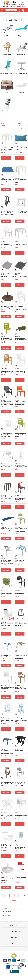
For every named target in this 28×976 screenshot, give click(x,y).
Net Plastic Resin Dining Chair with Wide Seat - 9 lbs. (21, 815)
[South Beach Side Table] (7, 423)
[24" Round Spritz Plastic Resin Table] (7, 836)
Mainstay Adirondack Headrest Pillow (7, 624)
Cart (23, 9)
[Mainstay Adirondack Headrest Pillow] (7, 614)
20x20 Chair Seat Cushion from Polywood (21, 275)
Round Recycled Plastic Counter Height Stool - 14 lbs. (21, 720)
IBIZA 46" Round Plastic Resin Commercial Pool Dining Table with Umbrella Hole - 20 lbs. (7, 816)
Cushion (21, 92)
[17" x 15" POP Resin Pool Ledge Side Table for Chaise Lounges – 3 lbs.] (7, 455)
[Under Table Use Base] (7, 867)
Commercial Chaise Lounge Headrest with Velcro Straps (21, 339)
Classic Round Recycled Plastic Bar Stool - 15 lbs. (7, 784)
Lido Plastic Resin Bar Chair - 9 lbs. (20, 878)
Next (24, 895)
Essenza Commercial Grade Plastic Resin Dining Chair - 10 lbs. (6, 339)
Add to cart (6, 157)
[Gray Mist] (7, 265)
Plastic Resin (7, 54)
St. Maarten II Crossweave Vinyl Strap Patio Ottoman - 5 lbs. (7, 752)
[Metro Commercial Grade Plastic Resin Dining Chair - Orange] (21, 391)
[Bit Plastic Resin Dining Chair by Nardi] (7, 677)
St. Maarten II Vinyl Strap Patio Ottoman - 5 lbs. (7, 657)
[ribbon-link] (2, 143)
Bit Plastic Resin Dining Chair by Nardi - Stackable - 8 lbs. (7, 688)
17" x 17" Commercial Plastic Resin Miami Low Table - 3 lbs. (7, 149)
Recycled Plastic (21, 54)
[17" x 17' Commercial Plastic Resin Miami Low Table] (7, 138)
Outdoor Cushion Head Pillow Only (21, 148)
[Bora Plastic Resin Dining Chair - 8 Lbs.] (21, 582)
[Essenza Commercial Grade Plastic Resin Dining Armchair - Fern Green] (21, 423)
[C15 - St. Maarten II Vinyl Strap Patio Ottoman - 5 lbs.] (7, 645)
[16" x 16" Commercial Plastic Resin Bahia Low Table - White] (21, 169)
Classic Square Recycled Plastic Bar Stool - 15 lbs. (20, 847)
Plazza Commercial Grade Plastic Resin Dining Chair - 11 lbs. (20, 498)
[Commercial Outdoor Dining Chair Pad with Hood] (7, 582)
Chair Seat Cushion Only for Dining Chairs (7, 180)
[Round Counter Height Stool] (21, 709)
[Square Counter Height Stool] (7, 709)
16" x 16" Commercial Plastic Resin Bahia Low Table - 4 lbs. (21, 181)
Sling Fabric (21, 36)
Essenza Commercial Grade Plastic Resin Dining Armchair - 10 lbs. (20, 435)
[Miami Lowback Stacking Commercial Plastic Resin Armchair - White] (7, 233)
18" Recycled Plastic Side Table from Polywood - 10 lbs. (6, 435)
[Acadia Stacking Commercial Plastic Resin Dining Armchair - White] (21, 360)
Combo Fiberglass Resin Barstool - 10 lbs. (21, 624)
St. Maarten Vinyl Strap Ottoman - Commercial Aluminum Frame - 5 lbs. (21, 657)
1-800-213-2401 (21, 6)
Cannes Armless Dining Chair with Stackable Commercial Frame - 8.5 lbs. (21, 531)
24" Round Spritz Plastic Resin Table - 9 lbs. (7, 846)
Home (3, 15)
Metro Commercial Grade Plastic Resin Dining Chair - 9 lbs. (20, 403)
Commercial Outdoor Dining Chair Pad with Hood (7, 593)
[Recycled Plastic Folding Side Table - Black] (21, 740)
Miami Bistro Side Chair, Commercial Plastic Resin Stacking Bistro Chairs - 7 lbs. (7, 213)
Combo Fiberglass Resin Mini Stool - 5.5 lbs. (7, 497)
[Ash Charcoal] (21, 265)
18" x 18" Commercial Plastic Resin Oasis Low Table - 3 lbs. (21, 244)
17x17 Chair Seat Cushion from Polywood (7, 275)
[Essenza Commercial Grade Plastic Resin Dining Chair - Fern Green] (7, 328)
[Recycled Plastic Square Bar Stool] (21, 836)
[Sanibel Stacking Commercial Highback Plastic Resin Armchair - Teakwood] (7, 360)
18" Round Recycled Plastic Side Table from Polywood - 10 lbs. (21, 466)
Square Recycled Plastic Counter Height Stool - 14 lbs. (7, 720)
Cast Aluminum (7, 111)
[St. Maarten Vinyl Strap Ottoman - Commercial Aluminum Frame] (21, 645)
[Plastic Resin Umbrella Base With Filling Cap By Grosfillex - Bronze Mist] (7, 296)
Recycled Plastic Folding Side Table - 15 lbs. (21, 752)
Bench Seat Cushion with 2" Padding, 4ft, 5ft (6, 530)
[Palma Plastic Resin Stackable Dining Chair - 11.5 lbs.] (21, 772)
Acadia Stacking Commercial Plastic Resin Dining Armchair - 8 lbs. (21, 372)
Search (6, 10)
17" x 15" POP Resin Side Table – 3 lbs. (6, 465)
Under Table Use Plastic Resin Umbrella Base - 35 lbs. (7, 879)
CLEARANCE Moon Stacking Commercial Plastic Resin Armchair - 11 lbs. (7, 562)
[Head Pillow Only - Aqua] (21, 138)
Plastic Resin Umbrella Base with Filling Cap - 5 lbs (7, 308)
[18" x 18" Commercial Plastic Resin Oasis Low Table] (21, 233)
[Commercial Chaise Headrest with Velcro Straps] (21, 328)
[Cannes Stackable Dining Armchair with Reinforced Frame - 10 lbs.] (21, 677)
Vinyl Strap (7, 36)
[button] (22, 969)
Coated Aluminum (21, 73)
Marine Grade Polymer (7, 73)
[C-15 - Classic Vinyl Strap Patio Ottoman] (21, 550)
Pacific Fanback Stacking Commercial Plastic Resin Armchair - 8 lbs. (21, 308)
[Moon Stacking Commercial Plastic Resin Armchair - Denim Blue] (7, 550)
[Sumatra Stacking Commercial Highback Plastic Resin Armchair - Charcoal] (7, 391)
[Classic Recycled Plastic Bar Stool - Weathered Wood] (7, 772)
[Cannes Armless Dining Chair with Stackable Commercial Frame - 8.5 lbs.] (21, 518)
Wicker (7, 92)
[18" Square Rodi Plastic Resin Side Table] (21, 201)
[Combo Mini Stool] (7, 487)
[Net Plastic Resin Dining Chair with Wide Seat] (21, 804)
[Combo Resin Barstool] (21, 614)
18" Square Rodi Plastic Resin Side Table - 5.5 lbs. (21, 213)
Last (14, 899)
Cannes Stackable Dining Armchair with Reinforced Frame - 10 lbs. (20, 689)
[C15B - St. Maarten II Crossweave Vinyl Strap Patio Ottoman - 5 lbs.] (7, 740)
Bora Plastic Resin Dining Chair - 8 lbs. (20, 592)
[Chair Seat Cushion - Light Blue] (7, 169)
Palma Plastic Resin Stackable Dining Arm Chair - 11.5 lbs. (20, 784)
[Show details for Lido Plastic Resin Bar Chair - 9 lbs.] (21, 867)
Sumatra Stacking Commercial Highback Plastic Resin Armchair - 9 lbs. (7, 404)
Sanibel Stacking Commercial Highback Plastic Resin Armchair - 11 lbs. (7, 372)
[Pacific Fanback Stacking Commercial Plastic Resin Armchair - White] (21, 296)
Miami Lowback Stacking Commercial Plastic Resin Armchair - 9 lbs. (7, 245)
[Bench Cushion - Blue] (7, 518)
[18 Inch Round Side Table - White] (21, 455)
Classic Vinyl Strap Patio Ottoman (19, 561)
